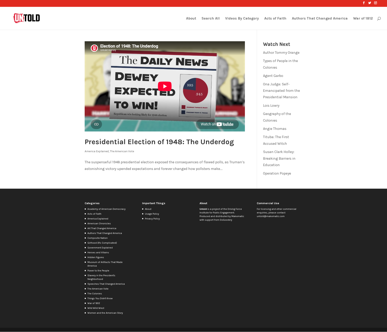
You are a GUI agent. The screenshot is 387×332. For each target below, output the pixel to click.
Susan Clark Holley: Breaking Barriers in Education (279, 158)
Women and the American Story (105, 312)
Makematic (237, 216)
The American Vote (122, 151)
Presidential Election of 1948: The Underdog (159, 142)
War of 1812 (363, 19)
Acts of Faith (275, 19)
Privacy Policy (152, 218)
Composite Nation (97, 238)
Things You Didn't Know (100, 298)
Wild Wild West (95, 308)
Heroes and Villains (98, 252)
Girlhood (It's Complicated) (102, 242)
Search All (211, 19)
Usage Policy (152, 213)
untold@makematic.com (271, 216)
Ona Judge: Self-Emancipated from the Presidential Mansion (281, 90)
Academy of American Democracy (106, 209)
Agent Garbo (273, 75)
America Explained (97, 151)
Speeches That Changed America (106, 283)
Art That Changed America (101, 228)
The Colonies (94, 293)
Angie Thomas (274, 128)
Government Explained (100, 247)
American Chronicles (99, 223)
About (191, 19)
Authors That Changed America (320, 19)
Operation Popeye (277, 173)
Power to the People (98, 270)
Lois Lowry (271, 105)
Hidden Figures (95, 257)
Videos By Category (242, 19)
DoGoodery (226, 219)
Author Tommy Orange (281, 52)
